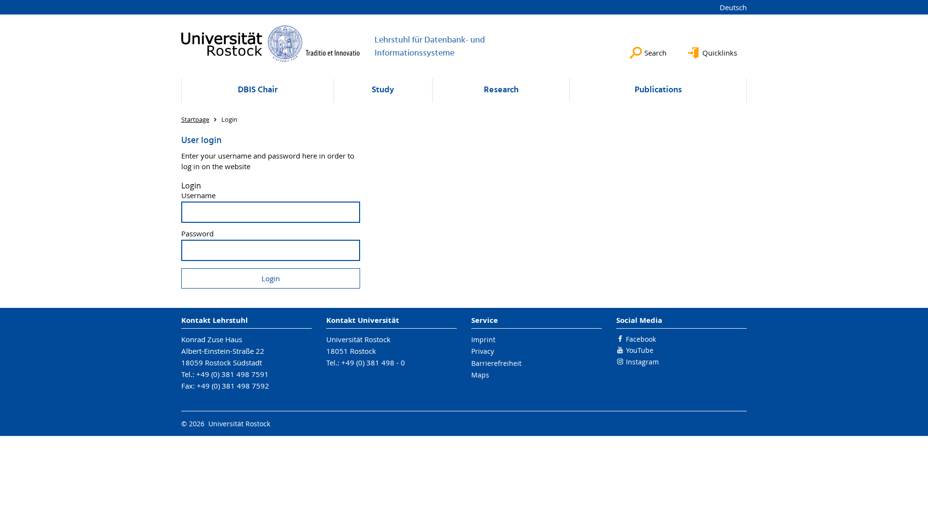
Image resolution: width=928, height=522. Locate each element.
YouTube (639, 350)
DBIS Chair (257, 90)
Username (198, 195)
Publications (658, 90)
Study (383, 90)
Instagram (642, 361)
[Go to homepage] (270, 43)
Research (501, 90)
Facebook (641, 339)
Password (197, 233)
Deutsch (733, 7)
